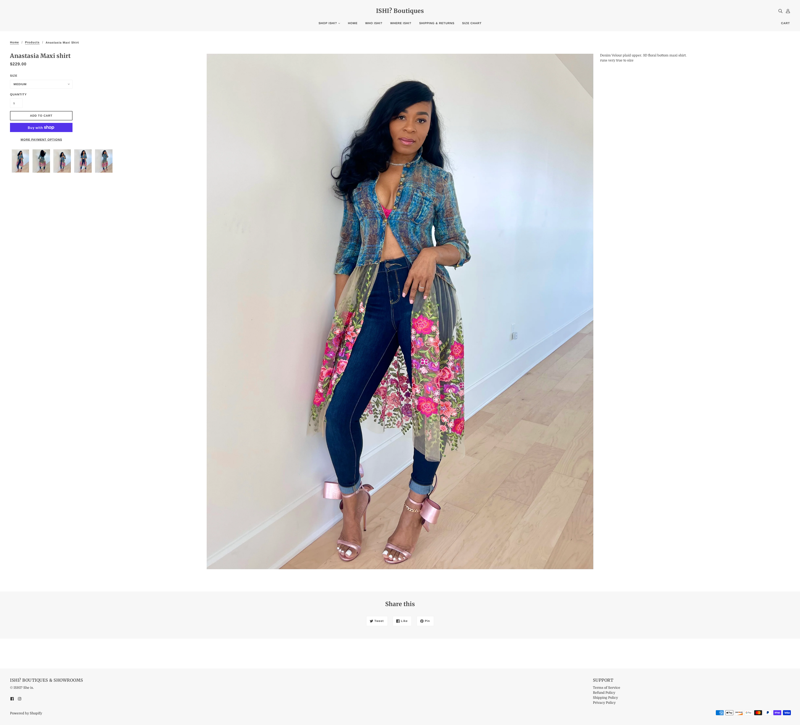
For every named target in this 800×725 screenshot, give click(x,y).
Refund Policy (604, 693)
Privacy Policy (604, 703)
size (13, 75)
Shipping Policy (605, 698)
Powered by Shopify (26, 713)
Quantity (16, 94)
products (32, 42)
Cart (785, 23)
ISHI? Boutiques (400, 11)
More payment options (41, 139)
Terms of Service (606, 688)
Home (14, 42)
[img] (780, 11)
